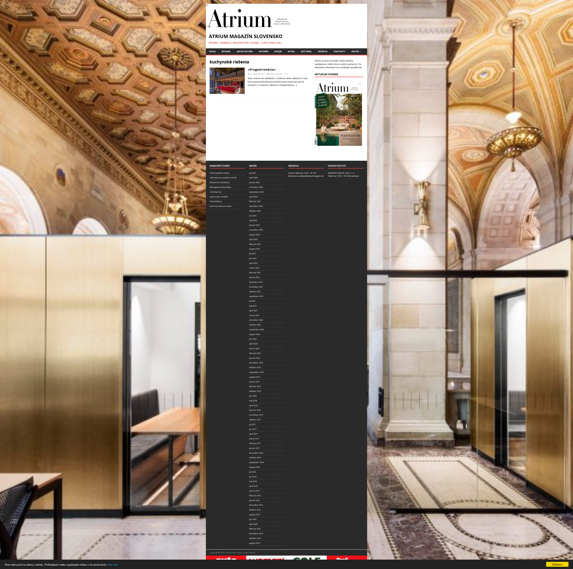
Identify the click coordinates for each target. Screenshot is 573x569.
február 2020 (255, 353)
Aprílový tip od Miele (219, 196)
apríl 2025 (253, 196)
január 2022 (254, 277)
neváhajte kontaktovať (351, 67)
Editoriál (306, 51)
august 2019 (254, 377)
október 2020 (255, 324)
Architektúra (245, 51)
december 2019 (256, 362)
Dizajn (278, 51)
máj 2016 (253, 481)
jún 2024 (253, 215)
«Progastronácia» (262, 69)
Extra (291, 51)
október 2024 (255, 211)
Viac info (113, 564)
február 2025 (255, 201)
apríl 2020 (253, 343)
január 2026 (254, 182)
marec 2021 (254, 315)
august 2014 (254, 543)
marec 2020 (254, 348)
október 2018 (255, 391)
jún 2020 (253, 339)
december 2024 (256, 206)
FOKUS (212, 51)
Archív (355, 51)
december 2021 (256, 282)
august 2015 (254, 514)
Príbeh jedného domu (219, 173)
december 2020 (256, 320)
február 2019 (255, 386)
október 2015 (255, 509)
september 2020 (256, 329)
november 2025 (256, 187)
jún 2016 (253, 476)
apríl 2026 (253, 177)
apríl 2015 (253, 524)
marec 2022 (254, 268)
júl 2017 (252, 424)
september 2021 (256, 296)
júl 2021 (252, 301)
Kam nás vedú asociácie (221, 206)
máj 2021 (253, 305)
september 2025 (256, 192)
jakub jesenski (275, 73)
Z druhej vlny (215, 192)
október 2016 (255, 457)
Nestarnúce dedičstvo (219, 182)
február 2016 (255, 495)
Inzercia (323, 51)
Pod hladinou (216, 201)
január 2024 (254, 225)
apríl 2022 (253, 263)
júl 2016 (252, 472)
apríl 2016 (253, 486)
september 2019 (256, 372)
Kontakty (339, 51)
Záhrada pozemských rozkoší (223, 177)
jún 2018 (253, 396)
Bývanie (226, 51)
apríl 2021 (253, 310)
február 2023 (255, 244)
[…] (295, 85)
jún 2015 (253, 519)
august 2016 (254, 467)
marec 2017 (254, 438)
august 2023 (254, 234)
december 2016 (256, 453)
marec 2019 (254, 381)
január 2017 (254, 448)
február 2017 (255, 443)
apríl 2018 (253, 405)
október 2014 (255, 538)
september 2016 (256, 462)
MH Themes (250, 552)
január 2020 (254, 358)
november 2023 (256, 229)
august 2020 (254, 334)
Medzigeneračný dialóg (220, 187)
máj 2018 (253, 400)
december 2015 (256, 505)
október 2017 (255, 419)
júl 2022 (252, 253)
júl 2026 (252, 173)
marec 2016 (254, 490)
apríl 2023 (253, 239)
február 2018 (255, 410)
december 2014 (256, 533)
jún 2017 (253, 429)
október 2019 (255, 367)
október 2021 (255, 291)
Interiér (263, 51)
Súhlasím (557, 564)
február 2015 (255, 528)
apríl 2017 (253, 433)
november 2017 (256, 415)
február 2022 (255, 272)
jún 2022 (253, 258)
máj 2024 (253, 220)
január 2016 (254, 500)
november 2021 (256, 286)
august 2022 (254, 248)
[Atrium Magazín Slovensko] (249, 28)
